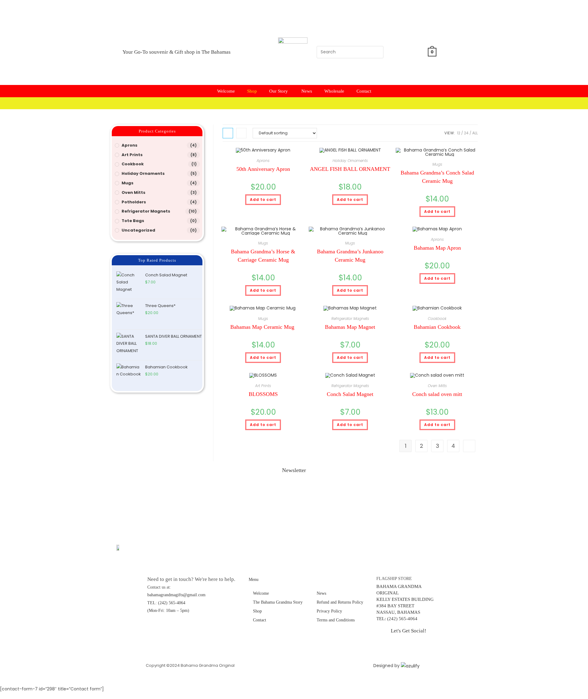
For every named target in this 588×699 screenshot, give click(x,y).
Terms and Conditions (336, 620)
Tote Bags (133, 221)
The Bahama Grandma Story (278, 602)
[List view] (241, 133)
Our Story (279, 91)
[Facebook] (405, 32)
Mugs (437, 164)
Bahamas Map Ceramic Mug (263, 327)
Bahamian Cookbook (437, 327)
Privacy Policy (329, 611)
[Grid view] (228, 133)
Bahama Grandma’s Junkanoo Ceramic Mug (350, 255)
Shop (252, 91)
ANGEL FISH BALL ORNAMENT (350, 169)
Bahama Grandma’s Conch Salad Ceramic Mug (437, 177)
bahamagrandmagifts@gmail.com (176, 595)
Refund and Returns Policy (340, 602)
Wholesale (334, 91)
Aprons (263, 160)
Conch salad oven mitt (437, 394)
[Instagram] (405, 51)
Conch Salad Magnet (350, 394)
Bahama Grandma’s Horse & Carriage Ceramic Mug (263, 255)
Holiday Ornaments (350, 160)
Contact (363, 91)
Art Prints (263, 385)
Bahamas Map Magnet (350, 327)
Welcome (226, 91)
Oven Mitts (437, 385)
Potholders (134, 202)
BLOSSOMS (263, 394)
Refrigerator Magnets (350, 318)
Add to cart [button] (263, 199)
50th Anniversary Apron (263, 169)
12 (458, 133)
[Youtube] (405, 68)
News (306, 91)
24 (466, 133)
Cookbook (437, 318)
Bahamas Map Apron (437, 248)
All (475, 133)
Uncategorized (138, 230)
